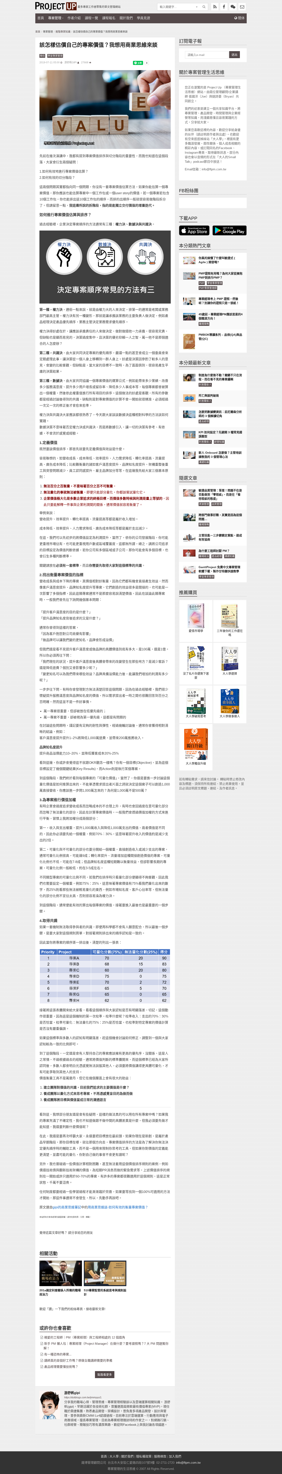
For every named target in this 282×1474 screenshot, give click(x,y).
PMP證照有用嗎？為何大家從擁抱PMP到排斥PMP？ (220, 275)
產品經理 (204, 421)
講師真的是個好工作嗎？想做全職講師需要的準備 (78, 1360)
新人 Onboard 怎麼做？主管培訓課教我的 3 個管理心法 (220, 454)
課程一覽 (91, 18)
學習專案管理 (55, 55)
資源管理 (204, 504)
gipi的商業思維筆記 (67, 1207)
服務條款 (160, 1456)
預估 (42, 55)
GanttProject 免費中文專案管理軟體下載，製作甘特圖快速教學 (219, 569)
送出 (234, 54)
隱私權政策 (144, 1456)
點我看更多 (104, 1374)
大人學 (114, 1456)
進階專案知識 (63, 31)
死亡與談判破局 (209, 395)
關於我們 (126, 18)
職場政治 (204, 556)
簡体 (241, 18)
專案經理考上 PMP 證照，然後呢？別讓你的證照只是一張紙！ (219, 301)
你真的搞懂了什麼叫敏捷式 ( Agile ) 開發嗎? (217, 260)
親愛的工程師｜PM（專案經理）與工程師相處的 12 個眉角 (84, 1337)
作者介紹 (74, 18)
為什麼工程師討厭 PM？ (214, 550)
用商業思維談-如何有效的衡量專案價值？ (118, 1207)
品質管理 (217, 504)
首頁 (40, 18)
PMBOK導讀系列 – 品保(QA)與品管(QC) (220, 336)
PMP (201, 283)
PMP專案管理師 (208, 288)
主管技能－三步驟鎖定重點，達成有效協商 (220, 537)
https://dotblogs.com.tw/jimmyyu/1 (83, 1397)
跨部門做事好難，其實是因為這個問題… (220, 517)
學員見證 (143, 18)
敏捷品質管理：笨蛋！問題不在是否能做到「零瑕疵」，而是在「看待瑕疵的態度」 (220, 494)
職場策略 (204, 324)
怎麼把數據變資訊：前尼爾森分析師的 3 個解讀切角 (220, 414)
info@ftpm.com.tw (188, 1462)
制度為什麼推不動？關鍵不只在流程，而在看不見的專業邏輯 (220, 377)
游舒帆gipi (70, 62)
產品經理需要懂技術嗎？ (61, 1366)
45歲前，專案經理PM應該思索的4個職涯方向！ (221, 316)
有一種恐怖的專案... (57, 1354)
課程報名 (108, 18)
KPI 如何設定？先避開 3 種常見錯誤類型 (220, 434)
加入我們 (175, 1456)
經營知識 (219, 441)
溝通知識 (204, 462)
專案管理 (54, 18)
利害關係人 (205, 384)
